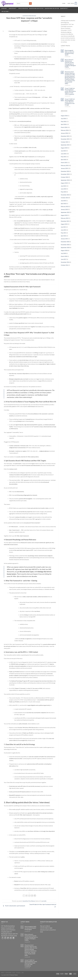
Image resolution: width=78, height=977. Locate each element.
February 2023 (65, 206)
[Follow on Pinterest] (13, 938)
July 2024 (63, 186)
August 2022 (64, 215)
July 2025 (63, 150)
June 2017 (63, 259)
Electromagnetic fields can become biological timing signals (69, 52)
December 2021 (65, 221)
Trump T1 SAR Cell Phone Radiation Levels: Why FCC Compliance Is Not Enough (70, 102)
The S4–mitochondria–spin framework (15, 905)
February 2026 (65, 130)
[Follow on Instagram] (5, 938)
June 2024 (63, 189)
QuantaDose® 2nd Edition (36, 8)
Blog (13, 972)
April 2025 (63, 159)
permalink (44, 901)
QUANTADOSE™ (12, 8)
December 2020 (65, 241)
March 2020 (64, 256)
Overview (4, 8)
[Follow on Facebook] (2, 938)
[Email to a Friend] (29, 895)
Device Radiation (23, 8)
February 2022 (65, 218)
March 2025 (64, 162)
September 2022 (65, 212)
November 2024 (65, 174)
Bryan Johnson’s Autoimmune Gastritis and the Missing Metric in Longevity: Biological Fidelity (70, 63)
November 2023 (65, 194)
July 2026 (63, 118)
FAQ (23, 972)
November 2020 (65, 244)
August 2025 (64, 148)
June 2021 (63, 230)
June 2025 (63, 153)
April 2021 (63, 235)
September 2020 (65, 247)
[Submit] (30, 3)
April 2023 (63, 203)
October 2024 (64, 177)
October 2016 (64, 265)
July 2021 (63, 227)
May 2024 (63, 191)
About (3, 972)
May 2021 (63, 233)
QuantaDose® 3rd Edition (52, 8)
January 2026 (64, 133)
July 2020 (63, 253)
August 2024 (64, 183)
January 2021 (64, 238)
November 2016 (65, 262)
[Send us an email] (11, 938)
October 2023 (64, 197)
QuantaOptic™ (64, 8)
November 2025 (65, 139)
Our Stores (8, 972)
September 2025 (65, 145)
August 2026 (64, 115)
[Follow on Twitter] (8, 938)
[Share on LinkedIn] (35, 895)
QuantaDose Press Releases (29, 15)
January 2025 (64, 168)
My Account (5, 11)
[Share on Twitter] (26, 895)
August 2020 (64, 250)
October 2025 (64, 142)
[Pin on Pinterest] (32, 895)
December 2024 (65, 171)
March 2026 (64, 127)
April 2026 (63, 124)
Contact (18, 972)
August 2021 (64, 224)
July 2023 (63, 200)
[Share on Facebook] (24, 895)
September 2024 (65, 180)
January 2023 (64, 209)
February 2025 (65, 165)
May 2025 (63, 156)
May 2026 (63, 121)
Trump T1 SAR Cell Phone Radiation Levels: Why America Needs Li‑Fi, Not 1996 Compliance (70, 91)
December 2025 (65, 136)
